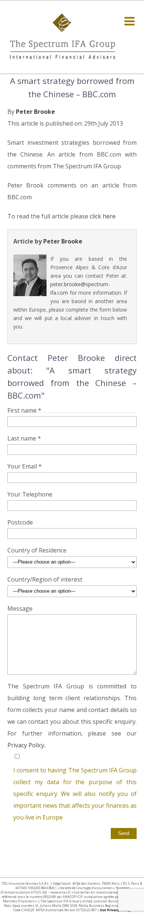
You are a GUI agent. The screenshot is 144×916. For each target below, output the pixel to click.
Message (19, 608)
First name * (24, 410)
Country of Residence (36, 550)
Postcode (20, 522)
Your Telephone (29, 494)
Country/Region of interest (44, 579)
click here (103, 216)
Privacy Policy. (26, 745)
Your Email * (24, 466)
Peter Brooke (35, 112)
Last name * (24, 438)
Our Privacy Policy (115, 910)
